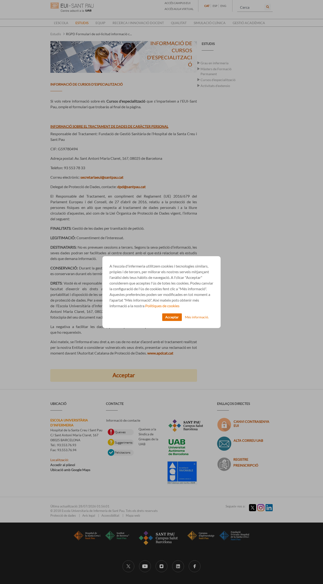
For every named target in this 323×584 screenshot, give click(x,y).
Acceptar (172, 317)
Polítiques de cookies (162, 305)
